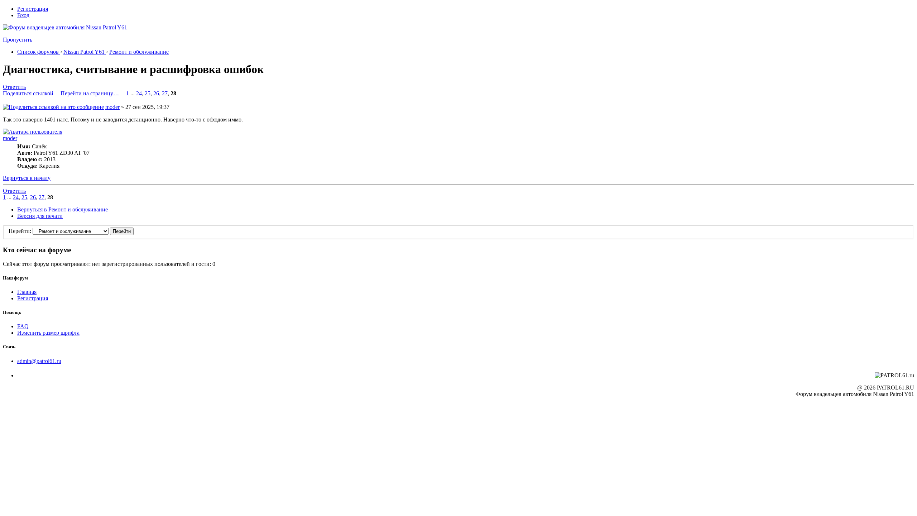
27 (165, 93)
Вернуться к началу (27, 178)
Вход (23, 15)
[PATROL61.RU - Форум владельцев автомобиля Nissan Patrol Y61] (56, 38)
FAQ (23, 326)
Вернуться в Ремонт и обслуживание (62, 209)
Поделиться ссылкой (28, 93)
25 (147, 93)
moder (112, 107)
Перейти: (20, 231)
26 (156, 93)
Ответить (14, 87)
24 (139, 93)
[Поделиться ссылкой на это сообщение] (53, 107)
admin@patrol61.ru (39, 361)
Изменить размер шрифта (48, 333)
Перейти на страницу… (90, 93)
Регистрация (32, 9)
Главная (27, 292)
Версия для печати (40, 216)
